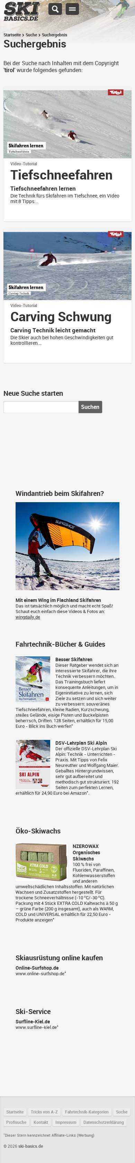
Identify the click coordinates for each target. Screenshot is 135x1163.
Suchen (90, 407)
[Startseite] (21, 17)
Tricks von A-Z (44, 1112)
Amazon (78, 793)
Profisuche (16, 1122)
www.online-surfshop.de (40, 973)
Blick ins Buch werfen (50, 726)
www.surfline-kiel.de (36, 1027)
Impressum (65, 1122)
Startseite (12, 35)
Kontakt (41, 1122)
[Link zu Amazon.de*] (33, 699)
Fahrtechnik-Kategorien (87, 1112)
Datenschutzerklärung (103, 1122)
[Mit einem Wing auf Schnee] (67, 587)
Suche (31, 35)
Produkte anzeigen (34, 919)
